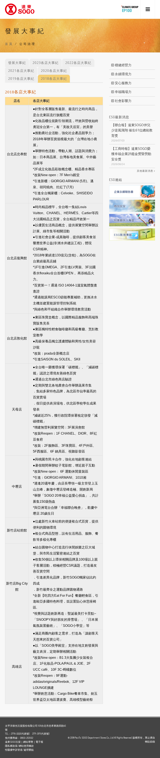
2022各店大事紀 (78, 62)
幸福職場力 (122, 91)
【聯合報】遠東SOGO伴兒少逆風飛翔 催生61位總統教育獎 (131, 130)
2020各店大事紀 (54, 70)
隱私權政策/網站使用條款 (19, 745)
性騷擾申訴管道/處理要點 (19, 749)
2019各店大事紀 (21, 78)
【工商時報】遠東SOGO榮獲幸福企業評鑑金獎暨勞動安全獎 (131, 154)
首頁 (9, 44)
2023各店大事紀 (45, 62)
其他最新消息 (145, 170)
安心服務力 (122, 83)
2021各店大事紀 (21, 70)
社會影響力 (122, 100)
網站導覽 (28, 741)
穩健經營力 (122, 65)
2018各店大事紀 (54, 78)
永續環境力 (122, 74)
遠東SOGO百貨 (13, 741)
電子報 (39, 741)
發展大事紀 (17, 62)
